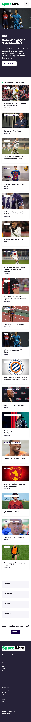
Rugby (3, 694)
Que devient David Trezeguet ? (15, 537)
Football (6, 87)
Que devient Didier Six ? (12, 512)
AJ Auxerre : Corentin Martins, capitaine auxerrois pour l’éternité (14, 269)
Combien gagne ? (16, 415)
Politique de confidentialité (8, 711)
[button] (21, 4)
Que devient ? (14, 115)
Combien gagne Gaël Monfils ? (13, 41)
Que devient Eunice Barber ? (14, 324)
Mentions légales (6, 713)
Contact (15, 631)
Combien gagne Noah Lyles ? (14, 458)
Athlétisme (7, 308)
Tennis (4, 35)
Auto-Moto (7, 415)
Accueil (4, 666)
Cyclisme (4, 697)
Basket (3, 699)
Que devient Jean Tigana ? (13, 131)
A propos (4, 668)
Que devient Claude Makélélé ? (15, 405)
